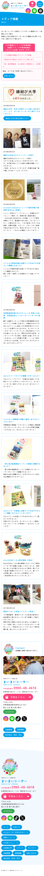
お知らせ (16, 827)
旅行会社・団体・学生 (13, 735)
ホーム (6, 827)
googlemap (9, 711)
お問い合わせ (9, 76)
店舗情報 (8, 729)
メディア (20, 848)
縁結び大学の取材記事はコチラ (17, 118)
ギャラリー (32, 848)
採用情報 (20, 729)
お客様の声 (8, 848)
